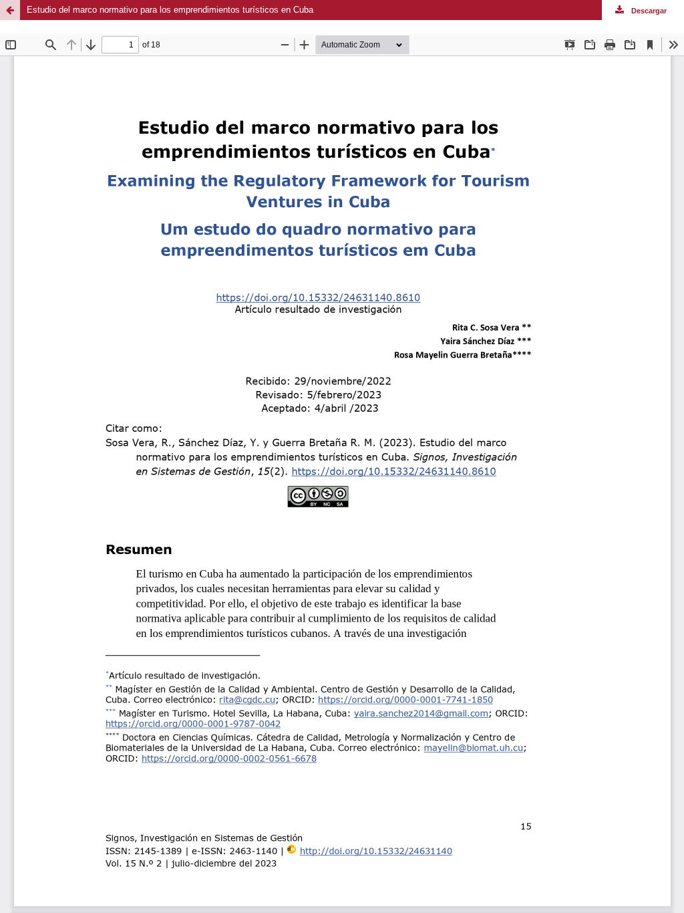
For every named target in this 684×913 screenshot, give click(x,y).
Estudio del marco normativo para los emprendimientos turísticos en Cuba (170, 10)
